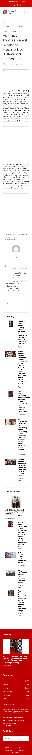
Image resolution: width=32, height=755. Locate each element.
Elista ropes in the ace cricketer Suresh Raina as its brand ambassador (20, 272)
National (16, 688)
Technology (16, 695)
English (5, 31)
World (16, 699)
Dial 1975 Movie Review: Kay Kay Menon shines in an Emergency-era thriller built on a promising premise (23, 332)
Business (16, 681)
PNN (16, 237)
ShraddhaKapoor (10, 239)
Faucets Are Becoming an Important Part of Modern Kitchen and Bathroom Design (22, 601)
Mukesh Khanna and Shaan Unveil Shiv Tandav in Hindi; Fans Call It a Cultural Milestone (22, 468)
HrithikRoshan (23, 234)
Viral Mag (21, 750)
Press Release (16, 692)
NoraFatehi (8, 237)
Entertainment (12, 31)
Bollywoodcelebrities (11, 232)
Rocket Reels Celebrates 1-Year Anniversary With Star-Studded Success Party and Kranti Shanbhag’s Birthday (22, 533)
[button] (12, 670)
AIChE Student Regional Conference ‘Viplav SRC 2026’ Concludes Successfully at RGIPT (14, 513)
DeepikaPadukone (10, 234)
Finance (16, 684)
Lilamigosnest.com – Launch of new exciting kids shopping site (12, 286)
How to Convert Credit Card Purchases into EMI (22, 557)
